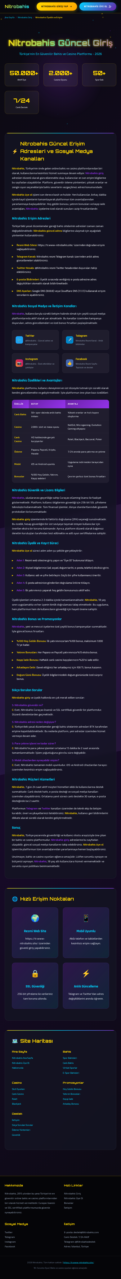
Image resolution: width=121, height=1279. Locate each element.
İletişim (15, 1120)
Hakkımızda (17, 1067)
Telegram (10, 1237)
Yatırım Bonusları (71, 1094)
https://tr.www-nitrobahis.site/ (78, 1262)
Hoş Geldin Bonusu (72, 1089)
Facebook (10, 1246)
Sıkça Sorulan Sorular (22, 1125)
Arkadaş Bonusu (71, 1103)
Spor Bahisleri (70, 1058)
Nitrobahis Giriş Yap (54, 6)
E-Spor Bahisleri (71, 1072)
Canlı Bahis (68, 1063)
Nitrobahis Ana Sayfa (22, 1058)
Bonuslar (68, 1202)
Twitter (9, 1232)
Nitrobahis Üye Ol (95, 6)
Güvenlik (16, 1135)
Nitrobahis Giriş (72, 1193)
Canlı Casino (18, 1094)
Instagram (10, 1241)
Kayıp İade (68, 1099)
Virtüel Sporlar (70, 1067)
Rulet (14, 1099)
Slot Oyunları (18, 1089)
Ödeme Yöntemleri (21, 1130)
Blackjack (16, 1103)
